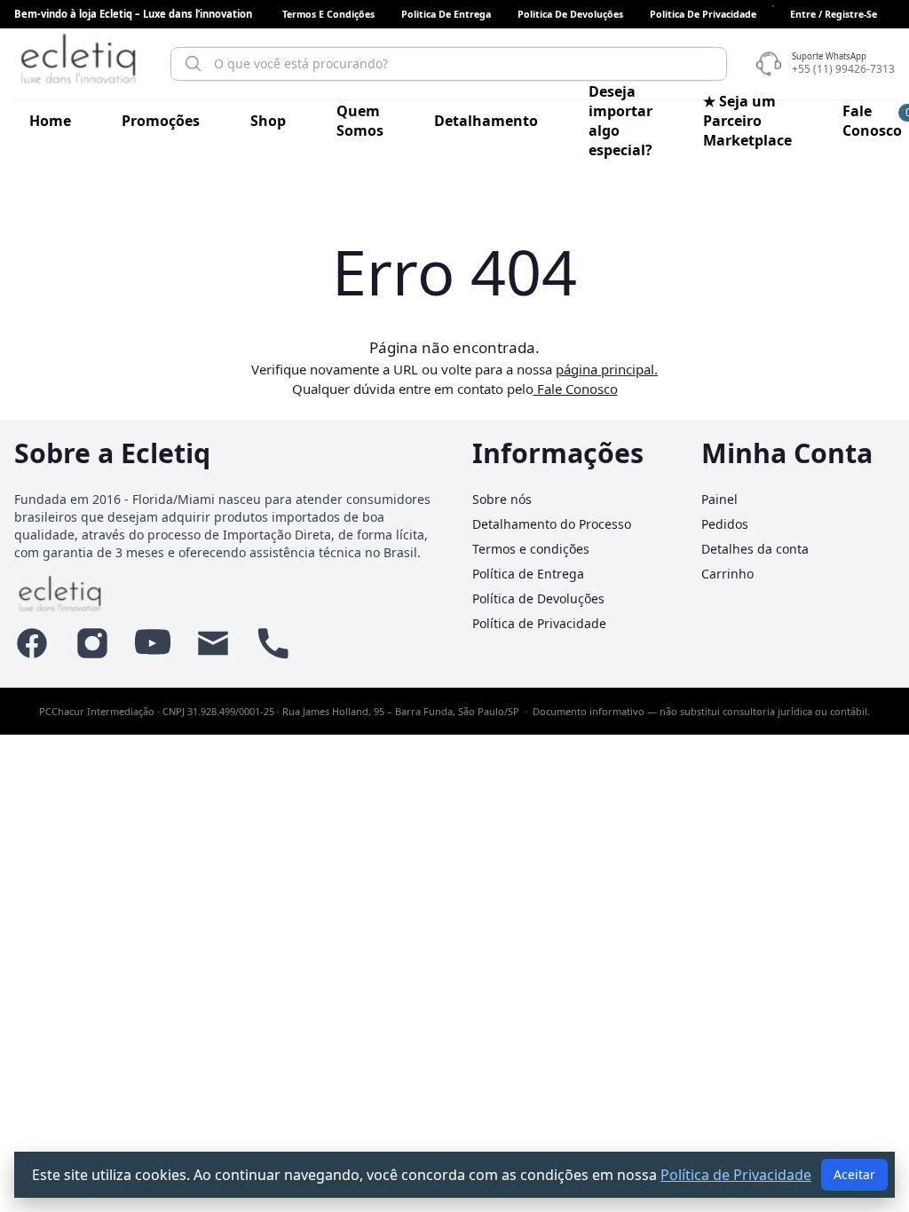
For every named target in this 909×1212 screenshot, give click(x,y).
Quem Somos (359, 120)
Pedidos (724, 523)
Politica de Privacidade (703, 14)
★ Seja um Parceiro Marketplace (747, 120)
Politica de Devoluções (570, 14)
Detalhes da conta (755, 548)
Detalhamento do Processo (551, 523)
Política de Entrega (528, 573)
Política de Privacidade (539, 623)
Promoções (161, 120)
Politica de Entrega (446, 14)
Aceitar (854, 1174)
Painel (719, 499)
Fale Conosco (872, 120)
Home (50, 120)
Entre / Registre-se (833, 14)
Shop (268, 120)
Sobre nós (502, 499)
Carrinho (727, 573)
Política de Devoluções (538, 598)
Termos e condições (328, 14)
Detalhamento (486, 120)
